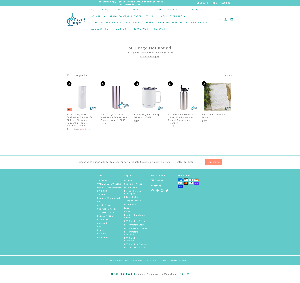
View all (229, 75)
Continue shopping (150, 56)
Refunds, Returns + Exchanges (133, 192)
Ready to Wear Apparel (126, 16)
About (127, 211)
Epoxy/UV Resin (169, 22)
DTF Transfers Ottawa (135, 225)
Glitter (121, 29)
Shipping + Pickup (133, 184)
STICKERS (193, 10)
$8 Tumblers (99, 10)
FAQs (126, 208)
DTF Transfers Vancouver (131, 233)
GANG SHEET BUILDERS (127, 10)
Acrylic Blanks (172, 16)
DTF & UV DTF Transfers (163, 10)
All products (163, 260)
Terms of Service (132, 201)
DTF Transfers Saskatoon (131, 239)
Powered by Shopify (179, 260)
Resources (140, 29)
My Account (130, 204)
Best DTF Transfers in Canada (134, 216)
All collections (138, 260)
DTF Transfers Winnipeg (136, 228)
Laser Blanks (196, 22)
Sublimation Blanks (105, 22)
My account (103, 237)
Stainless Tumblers (139, 22)
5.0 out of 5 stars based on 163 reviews (156, 274)
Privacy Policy (131, 197)
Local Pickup (130, 187)
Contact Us (129, 180)
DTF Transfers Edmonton (136, 244)
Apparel (97, 16)
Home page (151, 260)
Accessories (100, 29)
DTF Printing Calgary (134, 248)
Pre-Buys (159, 29)
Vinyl (150, 16)
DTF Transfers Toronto (135, 221)
